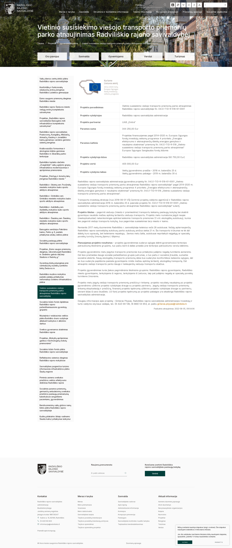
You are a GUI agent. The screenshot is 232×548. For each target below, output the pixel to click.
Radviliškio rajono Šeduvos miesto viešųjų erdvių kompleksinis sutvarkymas (55, 109)
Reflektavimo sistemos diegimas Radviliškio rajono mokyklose (54, 359)
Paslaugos (122, 518)
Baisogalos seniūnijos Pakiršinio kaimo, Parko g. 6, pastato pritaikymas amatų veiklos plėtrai (54, 232)
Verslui (148, 56)
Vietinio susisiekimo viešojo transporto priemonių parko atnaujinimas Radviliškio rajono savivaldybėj (53, 292)
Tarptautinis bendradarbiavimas (130, 524)
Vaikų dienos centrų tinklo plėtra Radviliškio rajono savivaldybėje (54, 80)
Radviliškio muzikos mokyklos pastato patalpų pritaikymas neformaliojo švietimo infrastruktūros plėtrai (56, 278)
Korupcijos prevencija (126, 515)
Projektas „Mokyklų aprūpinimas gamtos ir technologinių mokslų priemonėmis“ (54, 341)
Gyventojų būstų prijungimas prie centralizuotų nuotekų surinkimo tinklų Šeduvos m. (54, 265)
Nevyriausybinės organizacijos (170, 508)
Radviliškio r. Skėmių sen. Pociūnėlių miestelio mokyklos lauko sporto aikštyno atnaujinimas (55, 187)
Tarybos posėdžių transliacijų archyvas (93, 521)
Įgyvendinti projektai (69, 43)
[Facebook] (194, 5)
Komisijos (122, 511)
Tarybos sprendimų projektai (89, 527)
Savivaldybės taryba (86, 515)
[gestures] (178, 5)
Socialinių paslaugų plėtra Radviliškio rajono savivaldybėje (54, 242)
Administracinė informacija (128, 508)
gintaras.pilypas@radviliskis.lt (171, 304)
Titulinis (40, 43)
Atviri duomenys (164, 505)
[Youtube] (188, 5)
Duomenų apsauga (133, 543)
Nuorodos (162, 515)
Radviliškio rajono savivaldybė (25, 8)
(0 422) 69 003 (46, 521)
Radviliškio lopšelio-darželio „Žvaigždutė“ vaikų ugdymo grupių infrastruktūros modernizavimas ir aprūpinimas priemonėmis (55, 166)
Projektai (52, 43)
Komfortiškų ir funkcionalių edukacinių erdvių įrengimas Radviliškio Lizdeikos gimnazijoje (54, 90)
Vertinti (155, 473)
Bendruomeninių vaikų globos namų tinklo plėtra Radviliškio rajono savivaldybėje (55, 408)
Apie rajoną (122, 505)
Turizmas (180, 56)
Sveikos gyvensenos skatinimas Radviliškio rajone (54, 330)
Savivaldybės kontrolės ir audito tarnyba (133, 521)
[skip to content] (183, 5)
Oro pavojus (52, 56)
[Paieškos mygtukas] (165, 5)
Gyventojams (116, 56)
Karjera (161, 511)
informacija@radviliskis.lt (50, 524)
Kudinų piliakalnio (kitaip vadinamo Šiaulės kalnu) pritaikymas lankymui (55, 417)
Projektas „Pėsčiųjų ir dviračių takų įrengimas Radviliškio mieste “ (55, 177)
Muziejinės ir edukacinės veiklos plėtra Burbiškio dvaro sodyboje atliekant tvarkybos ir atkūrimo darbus (54, 320)
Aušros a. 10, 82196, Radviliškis (52, 518)
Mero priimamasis (85, 505)
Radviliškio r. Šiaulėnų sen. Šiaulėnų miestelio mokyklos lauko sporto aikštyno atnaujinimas (55, 221)
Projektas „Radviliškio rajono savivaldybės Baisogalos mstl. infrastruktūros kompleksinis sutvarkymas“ (53, 122)
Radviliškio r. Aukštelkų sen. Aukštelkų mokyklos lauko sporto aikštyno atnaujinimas (54, 209)
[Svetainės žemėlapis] (199, 5)
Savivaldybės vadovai (126, 502)
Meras (80, 502)
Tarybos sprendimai (86, 524)
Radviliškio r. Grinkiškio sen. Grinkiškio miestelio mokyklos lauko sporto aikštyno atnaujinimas (55, 198)
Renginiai (162, 521)
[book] (172, 5)
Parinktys (219, 542)
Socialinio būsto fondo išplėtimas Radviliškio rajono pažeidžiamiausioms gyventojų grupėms (54, 306)
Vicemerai (82, 508)
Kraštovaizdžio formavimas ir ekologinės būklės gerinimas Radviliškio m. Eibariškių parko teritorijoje (53, 152)
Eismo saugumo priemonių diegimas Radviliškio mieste (55, 99)
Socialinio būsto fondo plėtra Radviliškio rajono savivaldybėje (54, 350)
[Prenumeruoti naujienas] (125, 473)
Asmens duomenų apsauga (169, 502)
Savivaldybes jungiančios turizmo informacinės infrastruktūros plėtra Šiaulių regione (54, 369)
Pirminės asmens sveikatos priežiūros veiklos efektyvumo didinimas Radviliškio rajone (53, 380)
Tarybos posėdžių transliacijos (90, 518)
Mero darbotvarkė (85, 511)
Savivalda (84, 56)
